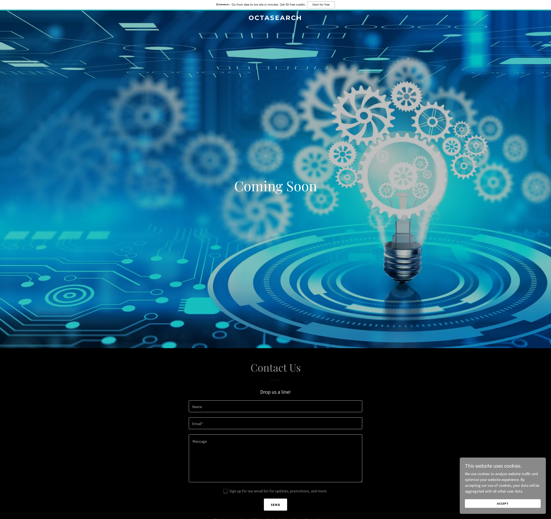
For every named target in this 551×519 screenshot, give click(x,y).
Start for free (321, 4)
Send (275, 504)
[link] (275, 18)
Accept (503, 503)
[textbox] (275, 406)
